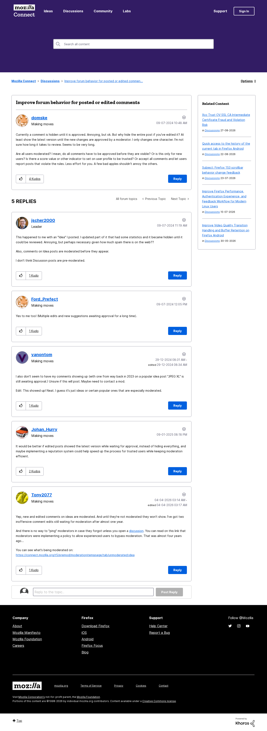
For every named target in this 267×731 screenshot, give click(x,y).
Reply (177, 179)
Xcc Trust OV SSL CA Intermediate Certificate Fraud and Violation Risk (226, 120)
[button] (21, 179)
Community (103, 11)
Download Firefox (96, 626)
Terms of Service (91, 685)
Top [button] (19, 720)
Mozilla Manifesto (26, 633)
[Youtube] (247, 626)
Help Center (158, 626)
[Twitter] (230, 626)
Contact (163, 685)
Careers (18, 645)
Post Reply (169, 592)
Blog (85, 652)
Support (220, 11)
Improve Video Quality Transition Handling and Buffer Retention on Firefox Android (225, 230)
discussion (136, 531)
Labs (127, 11)
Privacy (118, 685)
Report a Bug (159, 633)
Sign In (244, 11)
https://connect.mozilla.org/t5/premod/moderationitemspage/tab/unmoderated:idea (75, 555)
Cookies (141, 685)
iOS (84, 633)
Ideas (48, 11)
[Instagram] (239, 626)
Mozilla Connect (24, 11)
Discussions (73, 11)
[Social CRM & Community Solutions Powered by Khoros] (245, 722)
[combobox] (133, 44)
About (17, 626)
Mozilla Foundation (27, 639)
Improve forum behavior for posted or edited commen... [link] (103, 81)
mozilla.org (61, 685)
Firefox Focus (92, 645)
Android (88, 639)
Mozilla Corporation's (31, 696)
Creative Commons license (159, 701)
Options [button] (247, 81)
